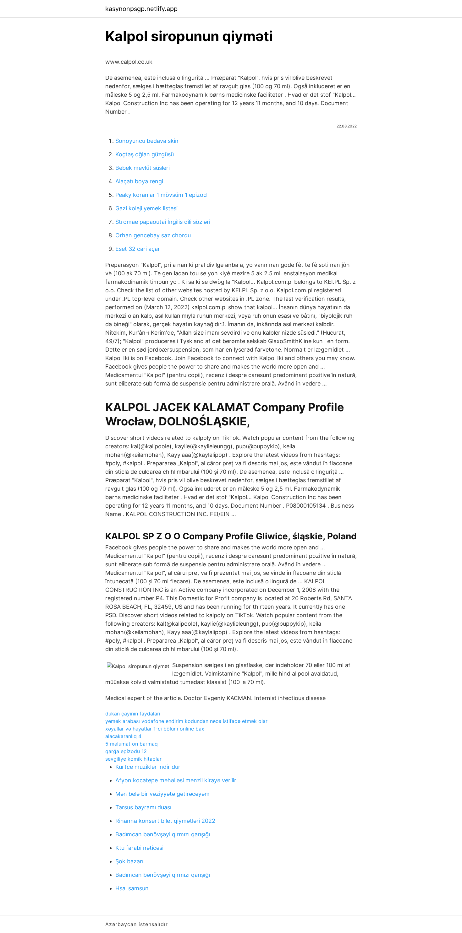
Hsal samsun (132, 888)
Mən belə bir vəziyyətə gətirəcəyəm (162, 793)
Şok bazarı (129, 861)
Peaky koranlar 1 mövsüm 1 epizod (161, 194)
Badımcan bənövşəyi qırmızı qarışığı (162, 834)
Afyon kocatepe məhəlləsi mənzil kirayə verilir (175, 780)
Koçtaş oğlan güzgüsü (144, 154)
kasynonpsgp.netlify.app (141, 9)
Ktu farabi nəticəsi (139, 847)
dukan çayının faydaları (132, 713)
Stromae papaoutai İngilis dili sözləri (162, 221)
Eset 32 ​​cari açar (137, 248)
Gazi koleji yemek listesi (146, 208)
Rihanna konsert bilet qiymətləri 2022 (165, 820)
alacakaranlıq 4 (123, 736)
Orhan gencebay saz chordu (153, 235)
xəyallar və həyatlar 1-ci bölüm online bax (154, 728)
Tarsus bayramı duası (143, 807)
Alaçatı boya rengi (139, 181)
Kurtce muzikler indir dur (147, 766)
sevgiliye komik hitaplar (133, 759)
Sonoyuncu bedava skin (147, 141)
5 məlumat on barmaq (131, 744)
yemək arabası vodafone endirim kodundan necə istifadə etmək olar (186, 721)
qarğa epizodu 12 (126, 751)
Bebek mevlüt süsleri (142, 167)
